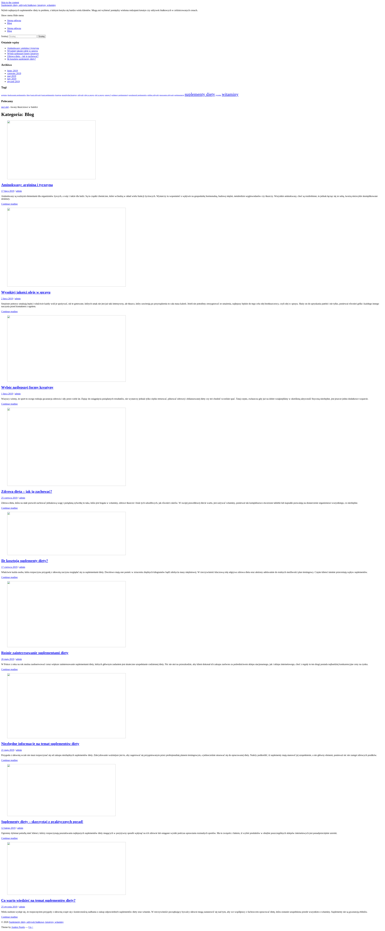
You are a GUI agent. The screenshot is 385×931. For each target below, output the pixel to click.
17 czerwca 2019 (9, 567)
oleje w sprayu (89, 95)
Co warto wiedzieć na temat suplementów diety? (38, 900)
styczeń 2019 (13, 81)
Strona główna (14, 20)
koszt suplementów (48, 95)
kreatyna (58, 95)
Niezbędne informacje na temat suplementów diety (40, 744)
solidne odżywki (153, 95)
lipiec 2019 (12, 70)
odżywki (81, 95)
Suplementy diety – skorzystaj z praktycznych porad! (42, 822)
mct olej (5, 107)
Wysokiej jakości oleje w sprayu (22, 51)
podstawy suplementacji (119, 95)
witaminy (230, 94)
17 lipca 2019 (7, 191)
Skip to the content (10, 2)
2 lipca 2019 (7, 298)
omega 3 (108, 95)
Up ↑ (30, 927)
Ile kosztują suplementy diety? (21, 59)
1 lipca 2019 (7, 393)
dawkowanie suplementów (17, 95)
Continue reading (9, 204)
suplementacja (179, 95)
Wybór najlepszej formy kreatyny (23, 53)
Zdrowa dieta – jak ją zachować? (22, 56)
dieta (28, 95)
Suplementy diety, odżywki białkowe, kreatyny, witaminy (28, 5)
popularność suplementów (138, 95)
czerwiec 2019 (14, 73)
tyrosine (218, 95)
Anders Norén (18, 927)
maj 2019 (11, 76)
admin (19, 191)
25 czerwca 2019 (9, 498)
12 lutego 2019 (8, 828)
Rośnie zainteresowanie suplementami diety (34, 653)
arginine (4, 95)
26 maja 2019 (7, 659)
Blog (9, 23)
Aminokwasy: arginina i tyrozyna (23, 48)
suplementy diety (200, 94)
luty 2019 (11, 79)
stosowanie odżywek (166, 95)
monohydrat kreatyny (69, 95)
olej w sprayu (99, 95)
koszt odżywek (35, 95)
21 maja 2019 (7, 750)
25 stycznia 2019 (9, 906)
